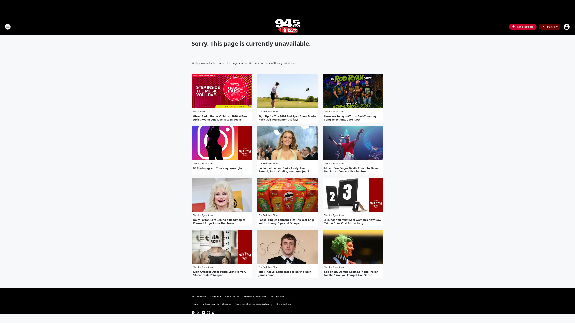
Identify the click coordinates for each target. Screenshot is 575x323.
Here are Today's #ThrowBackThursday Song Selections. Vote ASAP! (350, 118)
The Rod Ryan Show (268, 111)
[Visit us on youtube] (203, 312)
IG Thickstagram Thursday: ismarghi (217, 168)
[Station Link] (287, 27)
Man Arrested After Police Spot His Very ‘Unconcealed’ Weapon (219, 273)
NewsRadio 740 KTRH (255, 296)
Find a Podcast (283, 304)
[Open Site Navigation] (8, 27)
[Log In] (567, 27)
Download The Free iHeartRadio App (253, 304)
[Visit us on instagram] (208, 312)
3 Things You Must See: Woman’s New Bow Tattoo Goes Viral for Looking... (352, 221)
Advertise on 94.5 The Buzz (217, 304)
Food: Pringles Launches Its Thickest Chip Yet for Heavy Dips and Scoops (286, 221)
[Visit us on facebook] (193, 312)
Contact (195, 304)
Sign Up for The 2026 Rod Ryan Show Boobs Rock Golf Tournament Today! (287, 118)
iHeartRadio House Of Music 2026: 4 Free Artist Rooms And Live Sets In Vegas (220, 118)
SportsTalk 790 (232, 296)
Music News (199, 111)
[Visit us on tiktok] (213, 312)
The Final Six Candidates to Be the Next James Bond (285, 273)
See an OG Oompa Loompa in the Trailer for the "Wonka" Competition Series (351, 273)
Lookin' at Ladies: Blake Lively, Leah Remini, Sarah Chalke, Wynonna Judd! (284, 169)
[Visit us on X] (198, 312)
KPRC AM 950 (277, 296)
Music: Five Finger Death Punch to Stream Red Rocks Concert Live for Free (352, 169)
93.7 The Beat (199, 296)
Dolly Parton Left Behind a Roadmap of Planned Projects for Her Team (219, 221)
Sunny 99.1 (215, 296)
